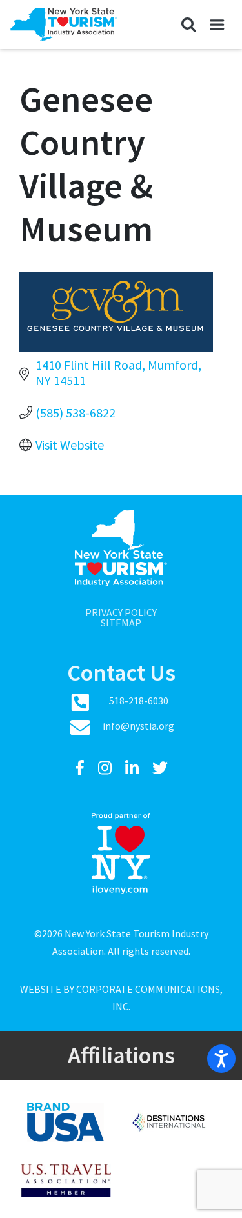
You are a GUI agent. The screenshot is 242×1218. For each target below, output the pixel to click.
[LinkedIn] (133, 768)
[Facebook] (81, 768)
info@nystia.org (138, 725)
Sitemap (121, 622)
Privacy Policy (121, 612)
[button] (188, 24)
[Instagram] (106, 768)
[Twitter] (160, 768)
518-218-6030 (138, 700)
